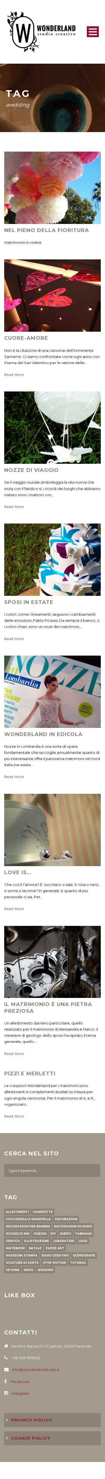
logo (82, 1241)
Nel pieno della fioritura (46, 230)
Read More (14, 374)
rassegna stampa (22, 1255)
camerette (43, 1212)
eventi (65, 1234)
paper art (55, 1248)
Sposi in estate (28, 602)
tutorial (78, 1263)
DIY (53, 1234)
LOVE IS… (18, 872)
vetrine (12, 1270)
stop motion (54, 1263)
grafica (13, 1241)
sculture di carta (22, 1263)
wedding (45, 1270)
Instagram (21, 1393)
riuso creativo (55, 1255)
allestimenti (17, 1212)
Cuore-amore (26, 338)
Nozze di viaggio (31, 470)
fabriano (83, 1234)
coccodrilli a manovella (28, 1219)
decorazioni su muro (73, 1226)
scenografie (84, 1255)
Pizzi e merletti (29, 1074)
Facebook (19, 1381)
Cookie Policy (30, 1438)
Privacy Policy (31, 1420)
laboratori (63, 1241)
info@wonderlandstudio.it (35, 1369)
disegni (40, 1234)
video (28, 1270)
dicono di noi (17, 1234)
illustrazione (36, 1241)
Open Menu (93, 31)
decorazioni (66, 1219)
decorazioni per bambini (28, 1226)
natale (35, 1248)
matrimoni (15, 1248)
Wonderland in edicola (43, 734)
